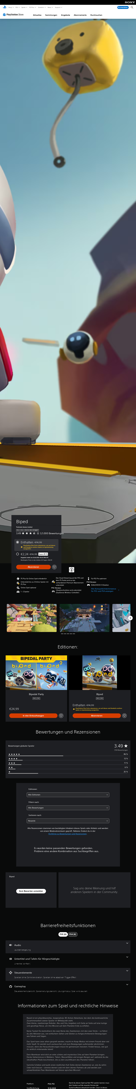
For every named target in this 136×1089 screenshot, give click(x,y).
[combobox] (68, 794)
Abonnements (80, 15)
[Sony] (130, 4)
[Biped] (32, 618)
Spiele (24, 7)
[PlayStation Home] (4, 7)
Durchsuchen (96, 15)
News (49, 7)
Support (57, 7)
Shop (10, 7)
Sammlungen (51, 15)
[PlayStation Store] (14, 14)
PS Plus (31, 7)
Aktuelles (37, 15)
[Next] (130, 618)
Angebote (65, 15)
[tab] (63, 934)
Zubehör (41, 7)
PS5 (17, 7)
